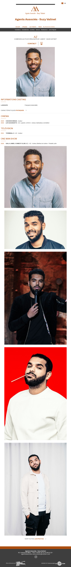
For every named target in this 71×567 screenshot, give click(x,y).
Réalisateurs (44, 29)
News (40, 26)
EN (65, 3)
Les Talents (32, 26)
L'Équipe (24, 26)
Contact (32, 44)
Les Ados (32, 29)
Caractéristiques (12, 110)
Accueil (18, 26)
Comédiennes (25, 29)
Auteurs (38, 29)
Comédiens (18, 29)
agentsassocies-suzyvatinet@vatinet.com (35, 554)
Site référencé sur (11, 563)
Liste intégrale (52, 29)
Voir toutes (34, 539)
